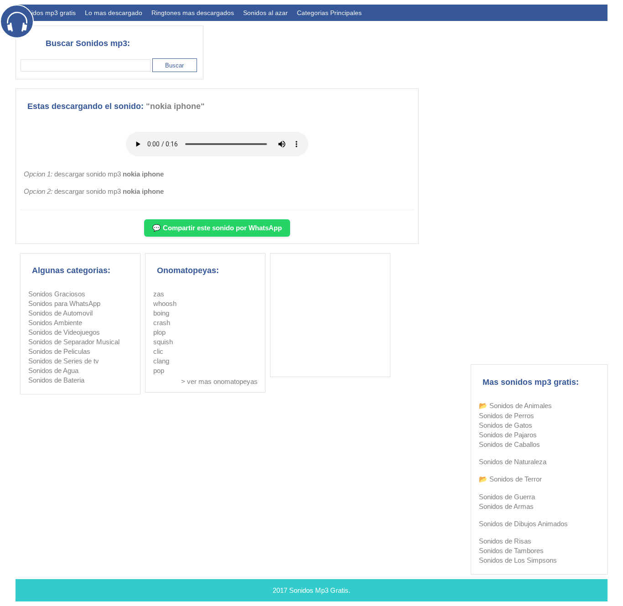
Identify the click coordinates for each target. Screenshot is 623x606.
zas (158, 294)
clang (161, 361)
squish (163, 342)
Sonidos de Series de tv (63, 361)
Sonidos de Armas (506, 506)
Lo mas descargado (113, 12)
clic (158, 351)
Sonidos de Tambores (511, 550)
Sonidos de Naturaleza (512, 462)
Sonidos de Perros (506, 416)
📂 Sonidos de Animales (515, 405)
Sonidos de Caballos (509, 444)
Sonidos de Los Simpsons (518, 560)
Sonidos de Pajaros (508, 435)
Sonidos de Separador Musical (73, 342)
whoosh (165, 303)
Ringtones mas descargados (192, 12)
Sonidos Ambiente (55, 322)
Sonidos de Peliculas (59, 351)
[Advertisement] (441, 48)
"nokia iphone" (175, 106)
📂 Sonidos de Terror (510, 479)
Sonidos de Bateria (56, 380)
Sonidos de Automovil (60, 313)
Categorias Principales (329, 12)
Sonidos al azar (265, 12)
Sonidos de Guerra (507, 497)
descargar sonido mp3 (109, 174)
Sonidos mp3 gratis (48, 12)
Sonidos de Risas (505, 541)
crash (161, 322)
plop (159, 332)
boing (161, 313)
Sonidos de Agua (53, 370)
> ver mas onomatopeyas (219, 381)
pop (158, 370)
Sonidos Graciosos (56, 294)
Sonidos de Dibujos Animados (523, 524)
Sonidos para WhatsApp (64, 303)
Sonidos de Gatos (505, 425)
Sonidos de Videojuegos (64, 332)
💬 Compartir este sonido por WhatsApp (217, 228)
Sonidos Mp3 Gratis (318, 590)
